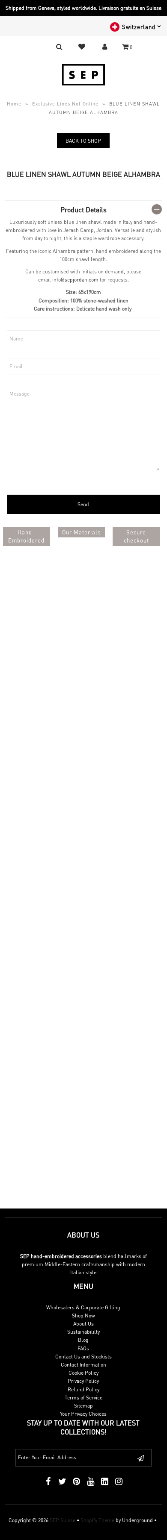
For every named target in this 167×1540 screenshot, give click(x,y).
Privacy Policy (83, 1381)
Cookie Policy (83, 1373)
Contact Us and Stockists (83, 1356)
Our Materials (81, 532)
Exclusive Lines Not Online (65, 104)
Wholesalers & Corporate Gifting (83, 1307)
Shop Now (83, 1315)
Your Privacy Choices (83, 1414)
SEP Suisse (62, 1520)
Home (14, 104)
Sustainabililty (83, 1332)
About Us (83, 1323)
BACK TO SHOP (83, 141)
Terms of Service (83, 1397)
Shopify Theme (97, 1520)
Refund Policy (83, 1389)
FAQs (83, 1348)
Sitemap (83, 1405)
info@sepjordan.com (75, 279)
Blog (83, 1340)
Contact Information (83, 1364)
